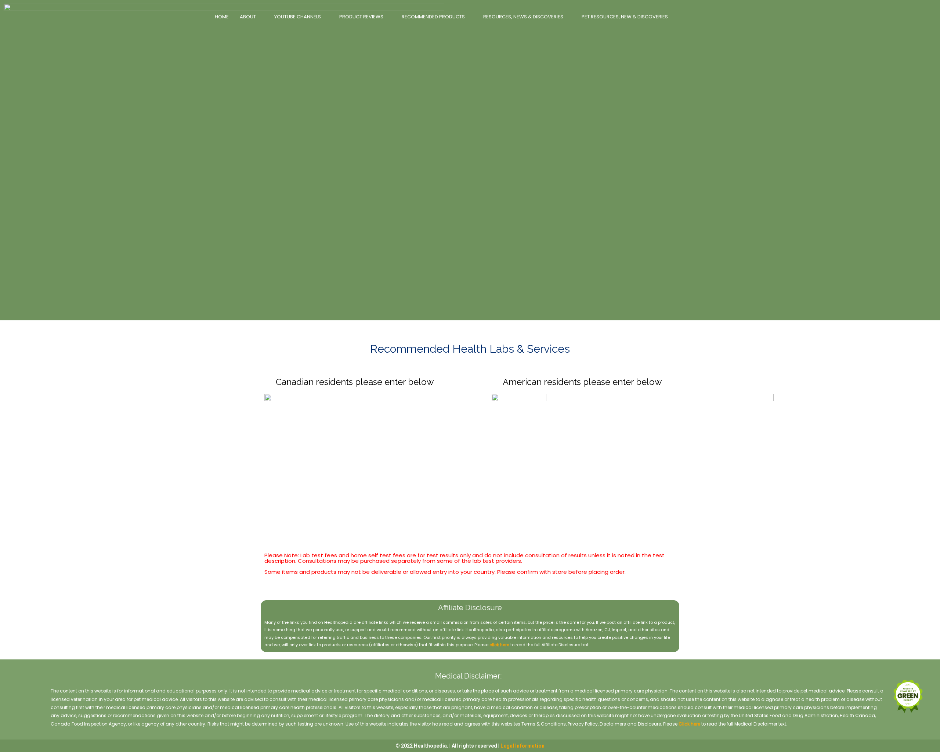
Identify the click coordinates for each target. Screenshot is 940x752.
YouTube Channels (297, 16)
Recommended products (433, 16)
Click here (689, 724)
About (248, 16)
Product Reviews (361, 16)
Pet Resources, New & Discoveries (625, 16)
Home (222, 16)
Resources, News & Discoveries (523, 16)
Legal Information (522, 746)
